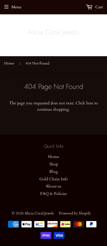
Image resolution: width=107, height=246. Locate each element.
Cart (98, 7)
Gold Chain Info (53, 179)
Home (9, 63)
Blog (53, 171)
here (89, 103)
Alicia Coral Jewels (53, 32)
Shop (53, 164)
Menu (16, 7)
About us (53, 186)
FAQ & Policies (53, 193)
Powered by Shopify (75, 213)
